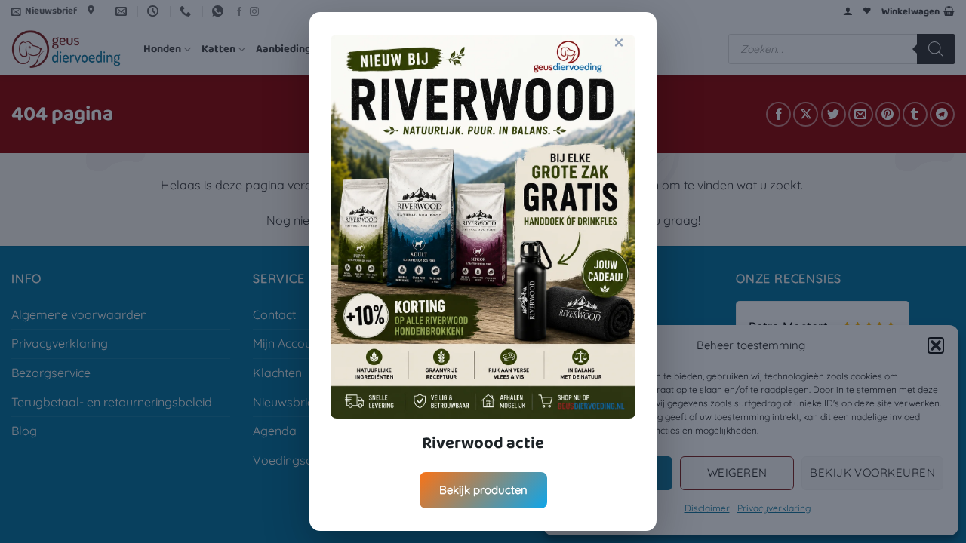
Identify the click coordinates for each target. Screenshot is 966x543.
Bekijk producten (483, 490)
